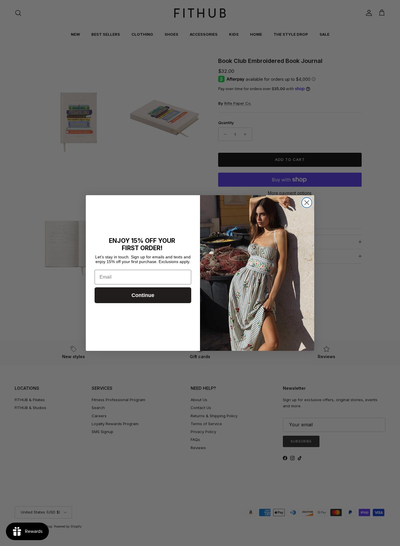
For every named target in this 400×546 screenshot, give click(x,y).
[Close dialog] (307, 203)
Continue (142, 295)
